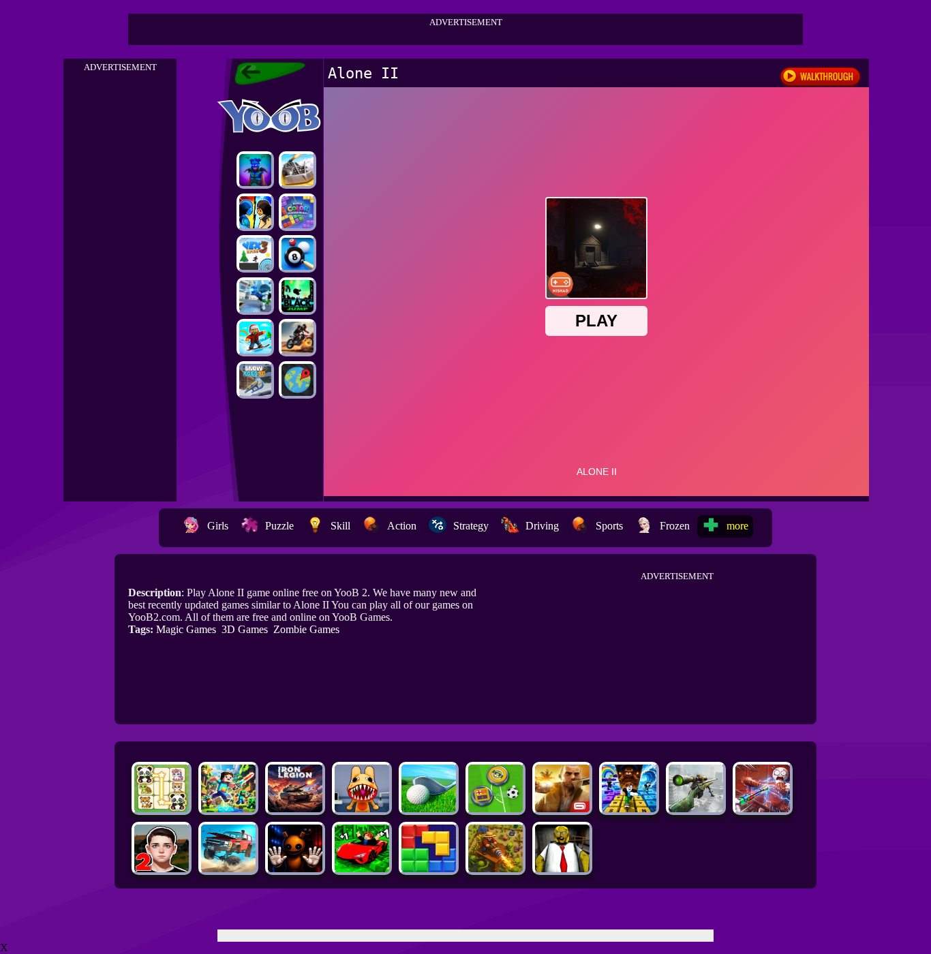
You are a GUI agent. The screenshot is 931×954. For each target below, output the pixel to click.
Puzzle (279, 526)
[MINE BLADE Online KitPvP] (228, 808)
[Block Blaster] (428, 868)
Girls (217, 526)
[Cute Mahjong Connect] (161, 808)
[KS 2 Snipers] (696, 808)
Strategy (471, 526)
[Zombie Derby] (297, 170)
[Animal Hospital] (362, 808)
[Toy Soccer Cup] (495, 808)
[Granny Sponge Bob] (562, 868)
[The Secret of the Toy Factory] (295, 868)
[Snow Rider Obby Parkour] (255, 337)
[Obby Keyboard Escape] (629, 808)
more (737, 526)
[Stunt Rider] (297, 337)
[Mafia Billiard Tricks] (297, 254)
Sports (609, 526)
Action (401, 526)
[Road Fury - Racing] (228, 868)
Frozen (675, 526)
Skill (340, 526)
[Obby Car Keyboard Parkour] (362, 868)
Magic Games (186, 629)
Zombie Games (306, 629)
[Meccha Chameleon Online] (762, 808)
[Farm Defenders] (495, 868)
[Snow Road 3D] (255, 380)
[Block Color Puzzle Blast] (297, 212)
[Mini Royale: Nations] (255, 170)
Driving (542, 526)
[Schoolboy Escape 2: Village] (161, 868)
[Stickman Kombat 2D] (255, 212)
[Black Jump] (297, 296)
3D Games (245, 629)
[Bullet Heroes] (255, 296)
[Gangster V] (562, 808)
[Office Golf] (428, 808)
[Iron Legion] (295, 808)
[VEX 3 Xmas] (255, 254)
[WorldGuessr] (297, 380)
